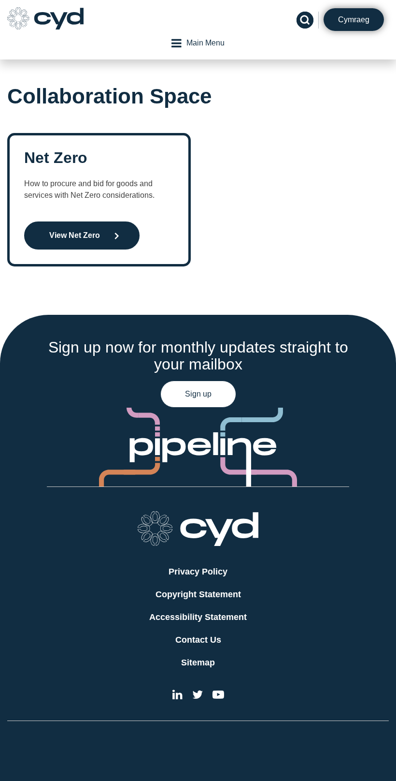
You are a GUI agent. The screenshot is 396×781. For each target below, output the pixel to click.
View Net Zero (74, 235)
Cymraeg (353, 19)
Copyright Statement (198, 594)
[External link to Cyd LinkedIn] (177, 696)
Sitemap (198, 662)
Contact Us (198, 640)
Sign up (198, 394)
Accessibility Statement (198, 617)
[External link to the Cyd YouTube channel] (218, 696)
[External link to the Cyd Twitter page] (197, 696)
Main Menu (205, 43)
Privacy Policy (198, 571)
